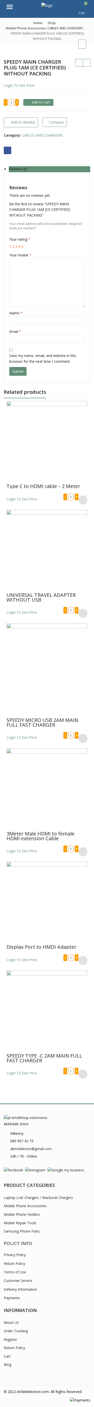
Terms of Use (15, 1272)
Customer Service (18, 1280)
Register (10, 1339)
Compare (56, 122)
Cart (7, 1356)
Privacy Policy (15, 1254)
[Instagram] (35, 1169)
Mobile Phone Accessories (25, 1205)
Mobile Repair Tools (20, 1223)
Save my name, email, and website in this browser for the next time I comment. (42, 358)
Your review (20, 255)
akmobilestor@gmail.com (31, 1148)
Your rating (19, 239)
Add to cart (41, 102)
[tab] (49, 169)
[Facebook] (13, 1169)
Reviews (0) (18, 169)
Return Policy (14, 1263)
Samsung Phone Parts (22, 1231)
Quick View (49, 486)
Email (15, 331)
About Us (11, 1322)
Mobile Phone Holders (22, 1214)
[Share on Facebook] (7, 150)
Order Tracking (16, 1331)
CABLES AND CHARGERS (42, 135)
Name (15, 313)
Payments (12, 1297)
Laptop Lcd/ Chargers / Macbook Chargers (38, 1197)
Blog (7, 1364)
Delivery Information (20, 1289)
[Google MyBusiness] (65, 1169)
